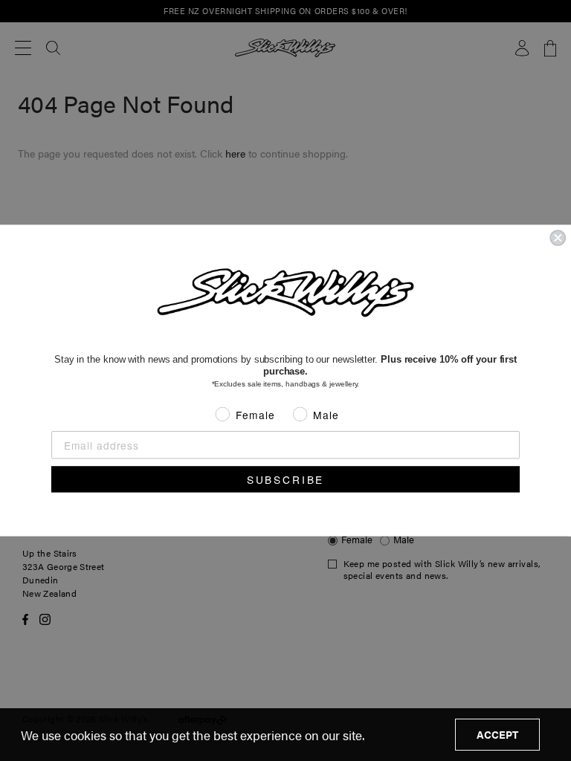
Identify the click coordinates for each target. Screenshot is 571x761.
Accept (497, 734)
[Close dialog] (557, 237)
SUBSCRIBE (285, 479)
